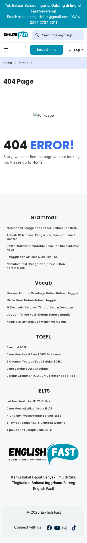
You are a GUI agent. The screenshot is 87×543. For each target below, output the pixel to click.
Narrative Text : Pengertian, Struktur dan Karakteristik (36, 266)
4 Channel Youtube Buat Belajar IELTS (34, 415)
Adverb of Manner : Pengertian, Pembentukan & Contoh (41, 237)
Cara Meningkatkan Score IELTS (29, 408)
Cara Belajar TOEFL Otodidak (27, 369)
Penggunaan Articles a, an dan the (32, 257)
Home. (38, 162)
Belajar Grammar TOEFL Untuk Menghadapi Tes (41, 376)
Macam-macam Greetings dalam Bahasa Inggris (42, 293)
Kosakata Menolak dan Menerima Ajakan (36, 322)
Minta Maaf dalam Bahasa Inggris (31, 300)
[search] (37, 35)
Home (7, 63)
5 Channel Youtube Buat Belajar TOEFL (34, 361)
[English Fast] (16, 35)
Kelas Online (46, 49)
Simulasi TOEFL (17, 347)
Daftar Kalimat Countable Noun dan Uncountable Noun (43, 248)
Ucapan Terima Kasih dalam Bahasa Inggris (38, 314)
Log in (79, 50)
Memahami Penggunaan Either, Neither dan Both (42, 228)
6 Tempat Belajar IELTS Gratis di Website (36, 423)
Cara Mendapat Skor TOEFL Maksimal (34, 354)
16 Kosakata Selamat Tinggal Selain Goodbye (40, 307)
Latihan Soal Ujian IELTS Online (28, 401)
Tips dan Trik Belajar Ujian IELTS (29, 430)
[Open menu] (6, 51)
